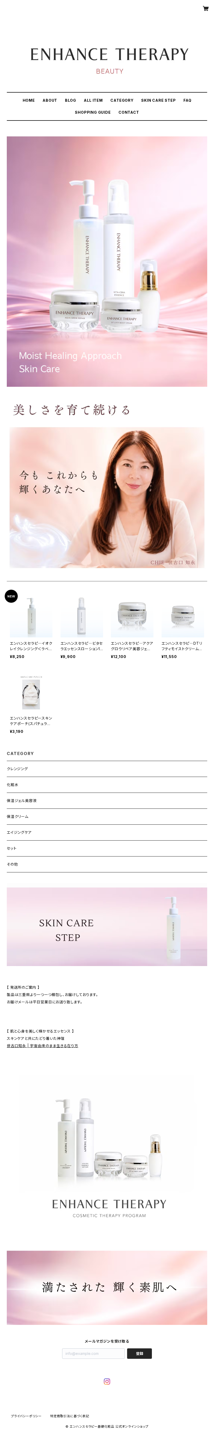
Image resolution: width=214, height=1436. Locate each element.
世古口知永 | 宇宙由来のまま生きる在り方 (42, 1045)
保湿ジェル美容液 (22, 800)
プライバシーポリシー (26, 1416)
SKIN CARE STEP (158, 100)
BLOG (70, 100)
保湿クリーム (17, 816)
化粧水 (12, 784)
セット (11, 848)
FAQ (187, 100)
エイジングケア (19, 832)
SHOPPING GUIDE (93, 112)
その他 (12, 864)
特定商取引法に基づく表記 (69, 1416)
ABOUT (50, 100)
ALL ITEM (93, 100)
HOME (29, 100)
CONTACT (128, 112)
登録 (139, 1353)
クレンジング (17, 769)
